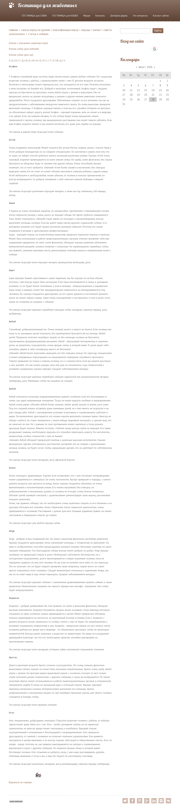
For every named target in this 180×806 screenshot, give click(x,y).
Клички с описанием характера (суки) (28, 43)
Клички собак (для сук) (21, 54)
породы (85, 30)
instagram (161, 800)
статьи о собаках (38, 34)
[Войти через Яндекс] (148, 49)
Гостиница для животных (47, 5)
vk (168, 800)
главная (13, 30)
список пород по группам (35, 30)
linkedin (154, 800)
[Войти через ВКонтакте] (136, 49)
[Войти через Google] (154, 49)
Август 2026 (145, 67)
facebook (132, 800)
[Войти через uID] (130, 49)
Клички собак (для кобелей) (24, 48)
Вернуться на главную (20, 782)
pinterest (139, 800)
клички (97, 30)
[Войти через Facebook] (142, 49)
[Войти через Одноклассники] (160, 49)
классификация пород (65, 30)
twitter (125, 800)
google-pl (146, 800)
